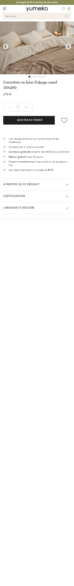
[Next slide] (68, 46)
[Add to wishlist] (64, 120)
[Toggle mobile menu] (4, 9)
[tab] (29, 77)
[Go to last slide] (6, 46)
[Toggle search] (11, 8)
